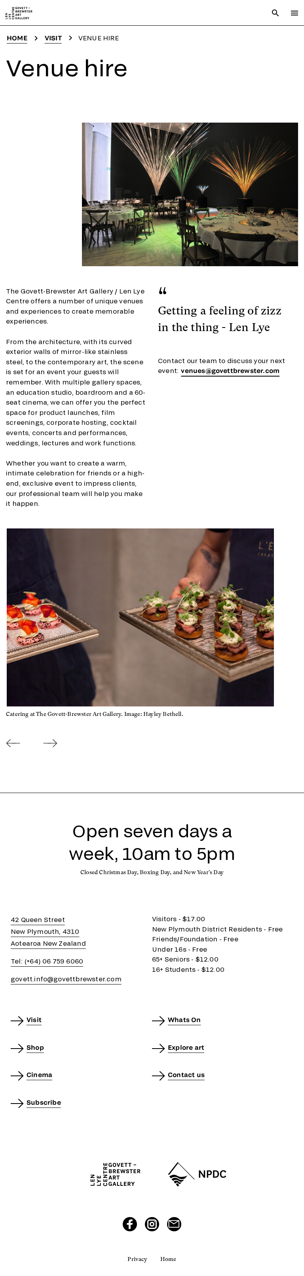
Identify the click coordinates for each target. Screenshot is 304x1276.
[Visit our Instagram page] (152, 1224)
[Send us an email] (174, 1224)
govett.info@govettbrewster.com (66, 979)
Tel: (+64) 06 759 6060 (47, 961)
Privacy (137, 1259)
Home (17, 38)
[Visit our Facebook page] (130, 1224)
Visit (53, 38)
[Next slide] (50, 743)
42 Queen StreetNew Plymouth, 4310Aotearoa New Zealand (48, 931)
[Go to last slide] (13, 743)
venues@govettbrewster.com (230, 370)
